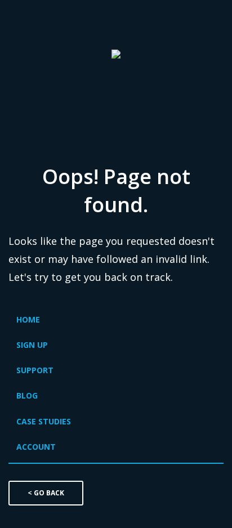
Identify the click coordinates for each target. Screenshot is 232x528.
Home (28, 319)
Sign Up (32, 344)
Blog (27, 395)
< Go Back (46, 493)
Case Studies (43, 421)
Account (36, 446)
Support (34, 370)
